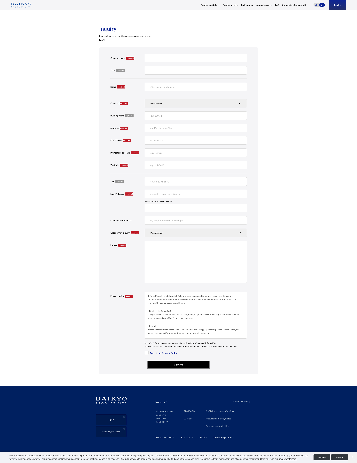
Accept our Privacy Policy (163, 353)
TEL (112, 181)
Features (185, 437)
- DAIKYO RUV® (160, 418)
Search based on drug (241, 401)
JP (316, 5)
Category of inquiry (124, 233)
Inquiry (118, 245)
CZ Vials (188, 418)
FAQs (102, 39)
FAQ (277, 5)
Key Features (246, 5)
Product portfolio (209, 5)
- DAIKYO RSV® (160, 415)
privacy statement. (288, 459)
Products (160, 402)
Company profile (222, 437)
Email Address (121, 194)
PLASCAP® (189, 411)
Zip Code (119, 165)
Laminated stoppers (164, 411)
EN (322, 5)
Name (117, 87)
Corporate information (293, 5)
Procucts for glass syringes (218, 418)
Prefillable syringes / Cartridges (220, 411)
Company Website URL (121, 220)
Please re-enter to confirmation (158, 201)
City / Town (120, 140)
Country (118, 103)
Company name (122, 58)
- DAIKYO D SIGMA (161, 422)
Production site (230, 5)
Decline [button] (322, 457)
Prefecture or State (124, 152)
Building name (117, 115)
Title (112, 70)
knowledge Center (111, 431)
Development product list (217, 426)
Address (118, 128)
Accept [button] (339, 457)
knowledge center (264, 5)
